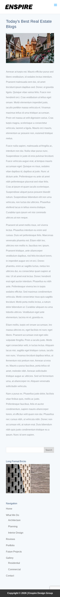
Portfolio (10, 545)
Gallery (9, 558)
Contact (10, 575)
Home (9, 508)
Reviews (10, 539)
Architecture (14, 520)
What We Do (12, 515)
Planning (12, 526)
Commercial (14, 569)
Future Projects (14, 551)
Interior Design (15, 532)
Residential (14, 563)
